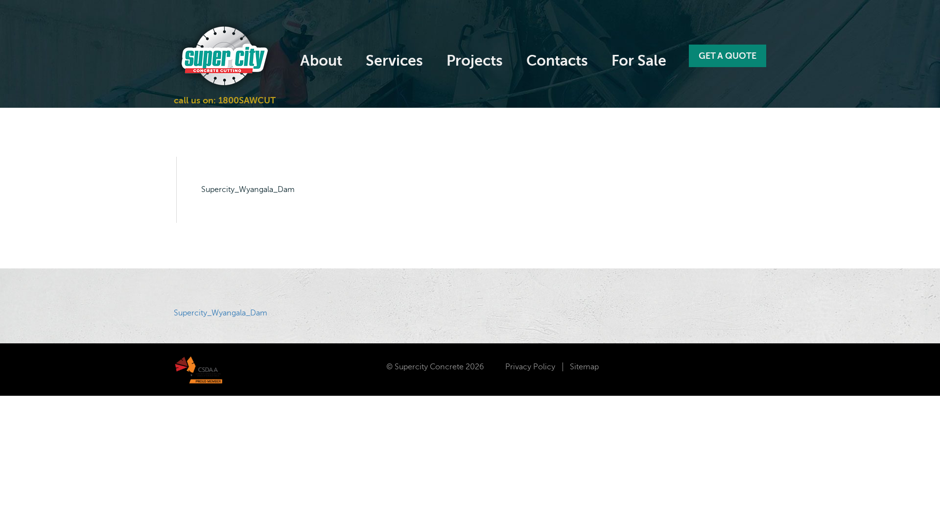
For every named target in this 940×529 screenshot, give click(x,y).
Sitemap (584, 366)
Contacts (557, 60)
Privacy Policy (530, 366)
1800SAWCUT (246, 100)
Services (394, 60)
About (321, 60)
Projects (474, 60)
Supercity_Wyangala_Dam (220, 313)
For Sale (638, 60)
